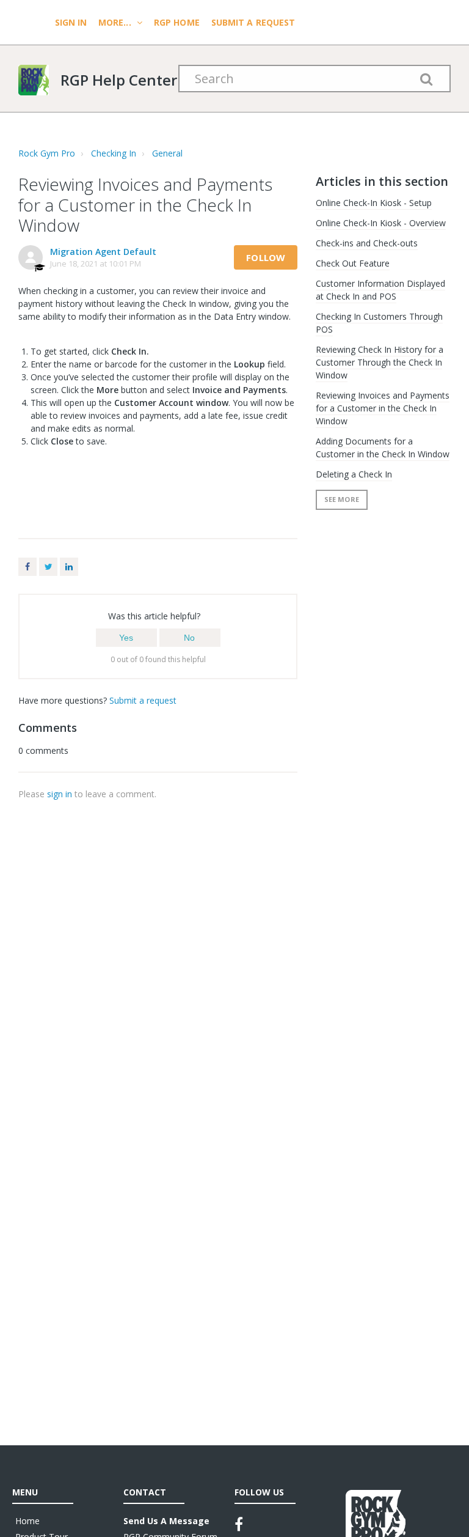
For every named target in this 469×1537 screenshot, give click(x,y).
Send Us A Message (166, 1521)
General (167, 153)
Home (27, 1521)
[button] (126, 637)
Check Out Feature (353, 263)
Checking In (113, 153)
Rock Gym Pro (46, 153)
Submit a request (253, 22)
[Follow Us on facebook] (238, 1524)
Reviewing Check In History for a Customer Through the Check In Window (379, 362)
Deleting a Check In (354, 474)
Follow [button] (265, 257)
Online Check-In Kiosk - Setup (374, 202)
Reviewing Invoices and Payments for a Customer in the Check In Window (382, 408)
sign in (59, 794)
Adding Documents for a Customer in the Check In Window (382, 447)
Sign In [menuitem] (72, 22)
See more (341, 499)
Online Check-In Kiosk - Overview (381, 223)
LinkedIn (69, 567)
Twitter (48, 567)
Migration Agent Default (103, 251)
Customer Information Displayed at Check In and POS (380, 290)
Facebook (27, 567)
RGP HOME (177, 22)
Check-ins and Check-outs (367, 243)
